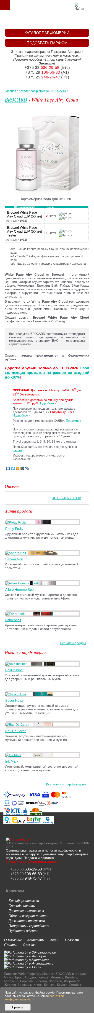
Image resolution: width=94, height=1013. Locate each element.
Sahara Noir (14, 559)
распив (17, 450)
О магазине (13, 939)
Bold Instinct (14, 670)
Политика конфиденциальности (33, 861)
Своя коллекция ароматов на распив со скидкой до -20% (47, 372)
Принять (18, 1007)
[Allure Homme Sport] (22, 583)
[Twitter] (12, 468)
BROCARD (16, 99)
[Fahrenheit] (16, 613)
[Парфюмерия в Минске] (48, 19)
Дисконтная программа (26, 920)
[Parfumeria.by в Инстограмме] (29, 963)
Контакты (35, 939)
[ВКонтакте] (8, 468)
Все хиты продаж (73, 643)
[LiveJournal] (27, 468)
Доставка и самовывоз (26, 910)
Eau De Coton (15, 731)
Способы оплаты (22, 905)
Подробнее (46, 403)
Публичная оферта (23, 930)
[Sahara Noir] (16, 553)
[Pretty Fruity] (16, 522)
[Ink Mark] (14, 755)
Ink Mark (11, 761)
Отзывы (29, 944)
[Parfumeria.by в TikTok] (22, 967)
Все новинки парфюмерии (66, 784)
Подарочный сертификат (28, 925)
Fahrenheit (13, 620)
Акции (54, 939)
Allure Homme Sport (20, 589)
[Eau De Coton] (18, 724)
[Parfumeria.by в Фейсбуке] (25, 956)
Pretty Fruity (14, 529)
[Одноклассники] (17, 468)
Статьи (10, 944)
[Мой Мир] (22, 468)
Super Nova (14, 700)
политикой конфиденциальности (34, 997)
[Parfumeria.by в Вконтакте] (27, 959)
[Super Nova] (16, 694)
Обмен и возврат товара (27, 915)
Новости (72, 939)
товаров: (89, 5)
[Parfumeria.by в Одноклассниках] (30, 952)
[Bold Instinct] (16, 664)
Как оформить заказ (24, 900)
